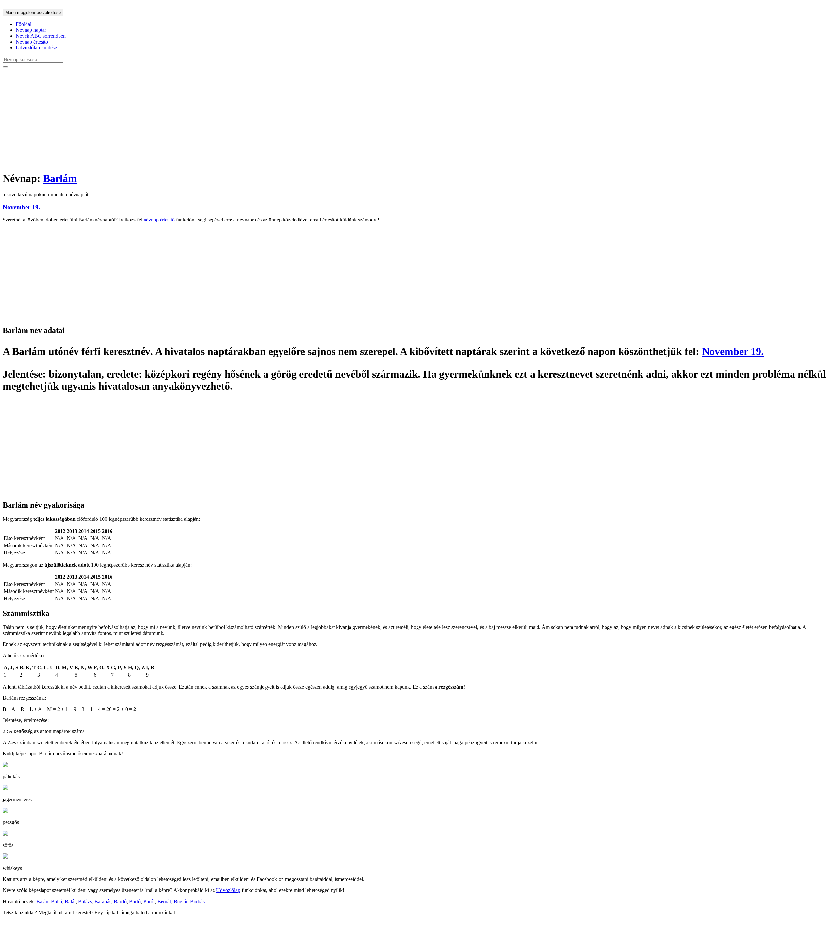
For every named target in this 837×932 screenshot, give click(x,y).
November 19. (21, 207)
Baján (42, 901)
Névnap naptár (31, 30)
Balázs (85, 901)
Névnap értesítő (32, 41)
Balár (70, 901)
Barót (149, 901)
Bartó (135, 901)
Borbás (197, 901)
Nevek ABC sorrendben (41, 36)
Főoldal (23, 24)
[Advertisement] (199, 120)
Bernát (164, 901)
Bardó (120, 901)
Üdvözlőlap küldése (36, 47)
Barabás (102, 901)
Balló (56, 901)
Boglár (180, 901)
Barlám (60, 178)
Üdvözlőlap (228, 890)
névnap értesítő (159, 219)
